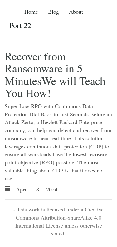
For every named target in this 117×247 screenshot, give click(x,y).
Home (31, 11)
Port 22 (20, 25)
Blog (53, 11)
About (76, 11)
